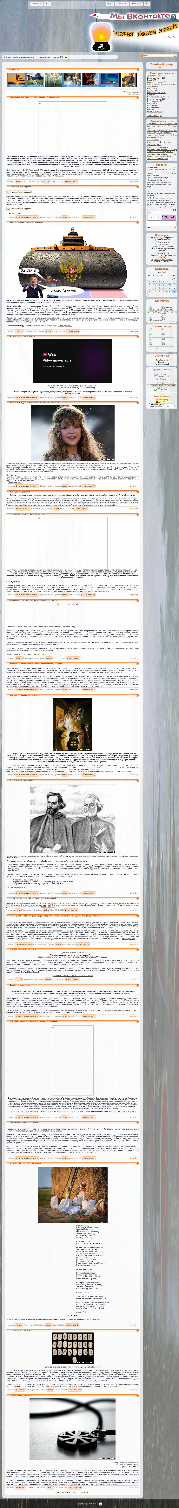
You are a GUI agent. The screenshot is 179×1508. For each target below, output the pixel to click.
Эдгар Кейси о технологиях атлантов (162, 124)
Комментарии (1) (73, 658)
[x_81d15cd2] (72, 86)
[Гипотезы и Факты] (160, 377)
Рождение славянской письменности (25, 1122)
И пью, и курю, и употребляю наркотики (163, 250)
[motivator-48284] (16, 86)
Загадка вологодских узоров (21, 1396)
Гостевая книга (122, 3)
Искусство (151, 89)
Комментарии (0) (71, 181)
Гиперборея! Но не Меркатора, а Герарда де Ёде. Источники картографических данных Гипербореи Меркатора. (56, 916)
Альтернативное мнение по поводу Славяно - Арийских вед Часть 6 (162, 155)
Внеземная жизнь (154, 78)
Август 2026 (162, 272)
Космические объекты (156, 93)
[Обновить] (173, 210)
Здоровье (19, 658)
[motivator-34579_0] (109, 86)
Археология (20, 1390)
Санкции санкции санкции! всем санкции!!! (27, 222)
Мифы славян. (153, 140)
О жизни (19, 979)
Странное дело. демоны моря (159, 147)
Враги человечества (23, 508)
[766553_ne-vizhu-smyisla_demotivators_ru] (128, 86)
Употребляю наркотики (163, 247)
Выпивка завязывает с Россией (23, 950)
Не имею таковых (163, 240)
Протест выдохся (154, 145)
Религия (150, 110)
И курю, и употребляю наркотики (163, 255)
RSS (147, 3)
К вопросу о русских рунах (21, 1330)
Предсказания (153, 107)
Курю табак (163, 244)
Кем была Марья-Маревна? (21, 187)
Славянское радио (154, 116)
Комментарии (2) (89, 1158)
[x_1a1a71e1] (35, 86)
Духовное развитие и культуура (27, 217)
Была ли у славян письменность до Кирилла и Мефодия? (34, 1022)
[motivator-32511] (91, 86)
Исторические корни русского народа (25, 1163)
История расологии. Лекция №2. (23, 337)
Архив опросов (167, 260)
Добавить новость (131, 92)
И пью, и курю (163, 253)
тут (16, 639)
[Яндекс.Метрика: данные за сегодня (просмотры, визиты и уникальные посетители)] (155, 308)
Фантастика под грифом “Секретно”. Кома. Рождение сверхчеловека (162, 132)
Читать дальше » (60, 176)
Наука (18, 910)
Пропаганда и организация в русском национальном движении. (36, 663)
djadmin (46, 181)
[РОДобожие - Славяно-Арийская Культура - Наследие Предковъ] (162, 386)
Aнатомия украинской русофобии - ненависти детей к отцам (35, 97)
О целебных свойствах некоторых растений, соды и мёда (34, 601)
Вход (47, 3)
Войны (18, 181)
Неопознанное (153, 101)
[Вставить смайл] (175, 210)
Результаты (155, 260)
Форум (109, 3)
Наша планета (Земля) (24, 944)
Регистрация (36, 3)
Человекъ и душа (154, 112)
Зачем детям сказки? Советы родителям (27, 514)
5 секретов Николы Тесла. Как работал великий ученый (33, 898)
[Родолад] (162, 382)
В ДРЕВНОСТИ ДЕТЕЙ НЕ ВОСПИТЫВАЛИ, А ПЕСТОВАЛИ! (34, 403)
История (19, 1325)
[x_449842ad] (54, 86)
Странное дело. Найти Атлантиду (160, 142)
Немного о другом (154, 99)
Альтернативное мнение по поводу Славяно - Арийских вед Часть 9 (162, 151)
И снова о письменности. (20, 985)
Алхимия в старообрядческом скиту (25, 695)
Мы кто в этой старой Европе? (22, 781)
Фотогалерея (136, 3)
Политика (19, 331)
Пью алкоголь (163, 242)
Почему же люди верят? (20, 492)
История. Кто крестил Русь (157, 159)
